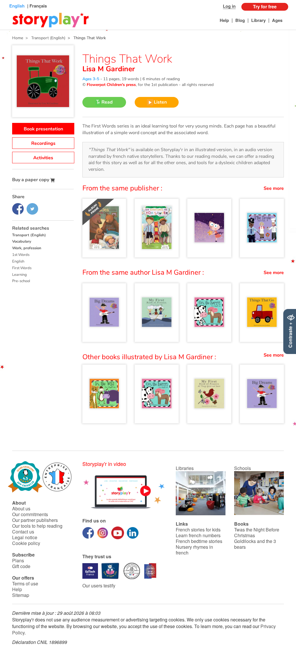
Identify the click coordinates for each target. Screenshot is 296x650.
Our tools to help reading (37, 525)
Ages (277, 20)
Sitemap (20, 595)
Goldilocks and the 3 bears (255, 544)
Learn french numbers (198, 535)
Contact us (23, 531)
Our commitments (30, 514)
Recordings (43, 143)
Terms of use (25, 583)
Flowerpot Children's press (111, 84)
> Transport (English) (44, 38)
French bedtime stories (199, 541)
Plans (18, 560)
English (18, 261)
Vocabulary (21, 241)
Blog (240, 20)
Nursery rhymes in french (194, 550)
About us (21, 508)
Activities (43, 158)
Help (224, 20)
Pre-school (21, 281)
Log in (229, 6)
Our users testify (98, 585)
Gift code (21, 566)
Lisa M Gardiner (108, 69)
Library (258, 20)
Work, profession (26, 248)
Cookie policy (26, 543)
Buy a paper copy (31, 180)
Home (17, 38)
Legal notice (24, 537)
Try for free (265, 6)
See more (274, 188)
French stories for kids (198, 529)
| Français (36, 6)
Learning (19, 274)
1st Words (20, 254)
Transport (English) (29, 235)
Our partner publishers (35, 520)
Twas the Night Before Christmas (256, 532)
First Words (22, 268)
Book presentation (43, 129)
